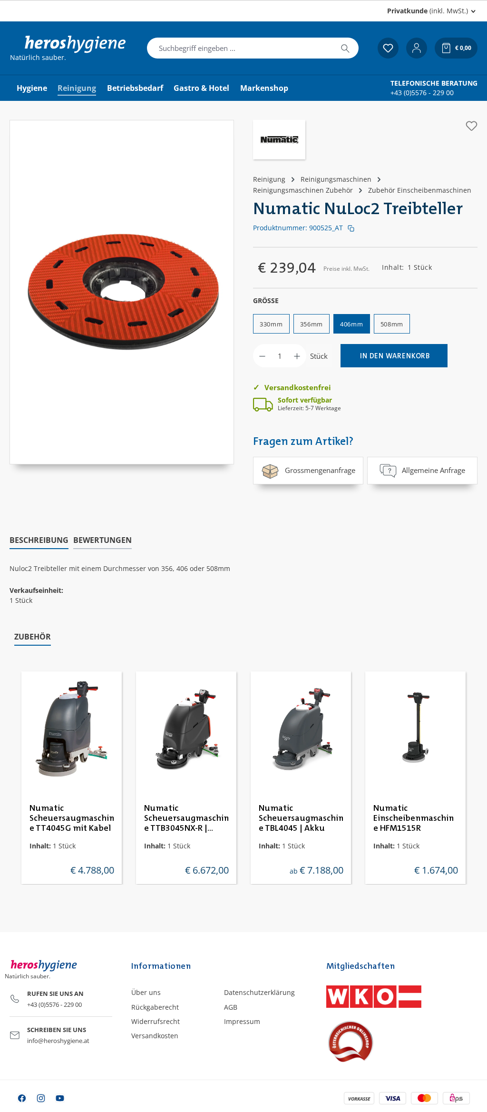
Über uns (146, 992)
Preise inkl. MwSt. (346, 268)
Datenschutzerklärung (259, 992)
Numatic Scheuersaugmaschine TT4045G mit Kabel (71, 818)
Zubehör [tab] (32, 636)
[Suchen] (345, 48)
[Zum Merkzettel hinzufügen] (471, 126)
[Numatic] (279, 141)
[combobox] (239, 48)
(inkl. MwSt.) (427, 10)
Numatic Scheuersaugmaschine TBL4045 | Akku (301, 818)
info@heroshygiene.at (58, 1040)
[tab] (39, 540)
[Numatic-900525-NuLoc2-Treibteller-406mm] (122, 282)
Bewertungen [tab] (102, 540)
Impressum (242, 1021)
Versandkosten (154, 1035)
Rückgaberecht (155, 1007)
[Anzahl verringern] (262, 355)
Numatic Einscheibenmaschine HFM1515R (413, 818)
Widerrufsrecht (155, 1021)
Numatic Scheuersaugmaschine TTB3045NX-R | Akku (186, 819)
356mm (311, 324)
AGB (230, 1007)
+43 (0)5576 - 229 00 (422, 93)
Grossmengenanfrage (320, 470)
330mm (271, 324)
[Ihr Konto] (416, 48)
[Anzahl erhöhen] (297, 355)
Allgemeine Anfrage (433, 470)
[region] (122, 292)
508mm (392, 324)
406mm (351, 324)
